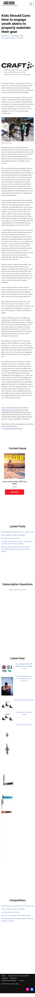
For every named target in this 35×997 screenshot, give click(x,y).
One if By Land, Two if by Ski (10, 538)
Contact (21, 980)
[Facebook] (32, 989)
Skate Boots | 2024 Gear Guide (24, 700)
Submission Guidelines (9, 980)
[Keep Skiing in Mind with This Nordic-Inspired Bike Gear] (7, 669)
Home (4, 976)
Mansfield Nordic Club (8, 410)
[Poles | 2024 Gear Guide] (7, 796)
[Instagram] (27, 989)
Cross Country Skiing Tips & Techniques (12, 38)
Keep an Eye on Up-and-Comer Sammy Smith (15, 915)
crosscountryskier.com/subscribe (11, 428)
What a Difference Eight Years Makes (13, 535)
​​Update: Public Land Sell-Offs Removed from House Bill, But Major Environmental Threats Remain (15, 549)
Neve (9, 995)
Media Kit (13, 978)
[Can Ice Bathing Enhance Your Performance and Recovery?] (7, 687)
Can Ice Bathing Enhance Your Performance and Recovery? (24, 678)
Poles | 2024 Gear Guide (24, 725)
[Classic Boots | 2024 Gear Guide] (7, 717)
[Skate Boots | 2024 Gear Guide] (7, 705)
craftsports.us (27, 74)
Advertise (5, 978)
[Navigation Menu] (31, 4)
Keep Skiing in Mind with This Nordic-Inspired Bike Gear (24, 666)
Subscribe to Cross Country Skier (18, 976)
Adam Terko (6, 36)
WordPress (23, 995)
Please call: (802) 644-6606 (17, 590)
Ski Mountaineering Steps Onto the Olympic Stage (17, 532)
